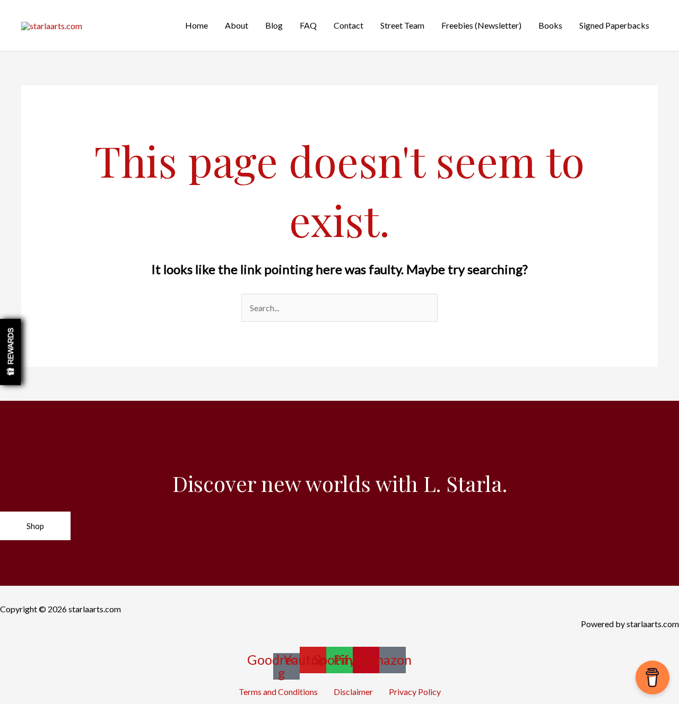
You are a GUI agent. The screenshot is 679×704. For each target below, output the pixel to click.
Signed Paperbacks (614, 25)
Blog (274, 25)
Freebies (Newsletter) (481, 25)
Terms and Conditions (278, 692)
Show (10, 352)
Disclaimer (353, 692)
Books (550, 25)
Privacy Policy (415, 692)
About (236, 25)
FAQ (308, 25)
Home (196, 25)
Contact (348, 25)
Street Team (402, 25)
